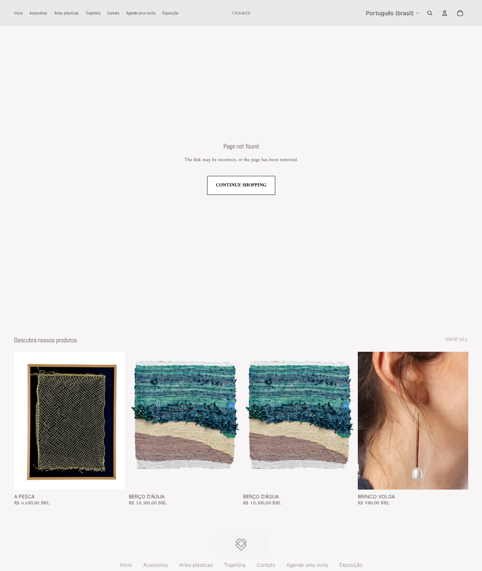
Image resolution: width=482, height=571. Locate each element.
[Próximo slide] (235, 420)
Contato (266, 565)
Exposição (350, 565)
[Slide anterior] (132, 420)
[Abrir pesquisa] (430, 13)
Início (126, 565)
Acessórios (155, 565)
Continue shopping (241, 185)
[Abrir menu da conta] (444, 13)
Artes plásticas (196, 565)
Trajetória (235, 565)
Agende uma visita (307, 565)
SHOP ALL (457, 339)
